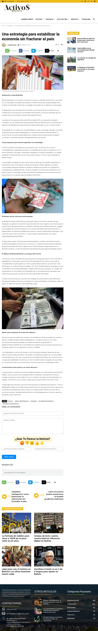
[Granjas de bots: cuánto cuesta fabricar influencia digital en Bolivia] (48, 523)
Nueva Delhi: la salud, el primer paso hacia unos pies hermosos (86, 40)
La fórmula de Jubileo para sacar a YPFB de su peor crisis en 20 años (15, 538)
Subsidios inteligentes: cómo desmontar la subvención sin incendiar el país (20, 496)
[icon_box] (9, 609)
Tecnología (86, 19)
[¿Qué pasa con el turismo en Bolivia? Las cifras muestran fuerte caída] (16, 556)
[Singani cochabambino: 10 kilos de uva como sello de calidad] (38, 602)
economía (34, 401)
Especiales (49, 19)
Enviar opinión (9, 457)
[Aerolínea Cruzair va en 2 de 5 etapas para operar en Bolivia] (48, 556)
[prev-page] (3, 578)
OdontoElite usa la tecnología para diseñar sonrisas (86, 50)
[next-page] (6, 578)
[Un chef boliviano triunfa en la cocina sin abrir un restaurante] (38, 619)
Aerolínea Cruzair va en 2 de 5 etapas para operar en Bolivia (48, 571)
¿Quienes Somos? (27, 19)
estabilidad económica (46, 401)
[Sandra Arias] (4, 45)
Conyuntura (10, 25)
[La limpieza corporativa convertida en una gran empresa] (71, 69)
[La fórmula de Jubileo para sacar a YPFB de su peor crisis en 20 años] (16, 523)
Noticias (39, 19)
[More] (58, 51)
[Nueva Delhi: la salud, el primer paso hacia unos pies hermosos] (71, 40)
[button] (93, 19)
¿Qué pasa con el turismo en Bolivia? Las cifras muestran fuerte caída (16, 571)
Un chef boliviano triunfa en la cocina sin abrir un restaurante (52, 618)
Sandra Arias (12, 45)
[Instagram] (85, 1)
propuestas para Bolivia (11, 404)
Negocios (74, 19)
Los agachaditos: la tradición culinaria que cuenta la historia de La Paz (53, 610)
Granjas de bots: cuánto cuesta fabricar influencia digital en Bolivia (47, 538)
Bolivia (10, 401)
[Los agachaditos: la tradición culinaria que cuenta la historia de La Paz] (38, 611)
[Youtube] (94, 1)
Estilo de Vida (62, 19)
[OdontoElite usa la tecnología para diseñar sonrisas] (71, 50)
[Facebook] (82, 1)
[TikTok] (88, 1)
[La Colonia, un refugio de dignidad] (71, 60)
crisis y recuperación (21, 401)
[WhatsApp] (91, 1)
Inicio (3, 25)
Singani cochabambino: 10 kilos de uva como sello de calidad (52, 602)
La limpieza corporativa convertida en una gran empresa (85, 69)
